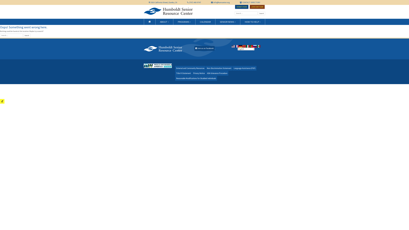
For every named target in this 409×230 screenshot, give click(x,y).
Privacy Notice (199, 73)
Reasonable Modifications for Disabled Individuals (196, 78)
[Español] (259, 46)
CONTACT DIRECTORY (251, 2)
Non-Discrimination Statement (219, 68)
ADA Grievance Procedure (217, 73)
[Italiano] (248, 46)
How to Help (252, 21)
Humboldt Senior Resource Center (168, 11)
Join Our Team (257, 7)
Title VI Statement (183, 73)
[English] (233, 46)
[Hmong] (244, 46)
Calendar (205, 21)
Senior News (227, 21)
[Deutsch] (240, 46)
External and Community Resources (190, 68)
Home (149, 21)
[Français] (237, 46)
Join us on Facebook (206, 48)
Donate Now (242, 7)
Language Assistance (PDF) (244, 68)
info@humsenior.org (221, 2)
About (164, 21)
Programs (184, 21)
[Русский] (255, 46)
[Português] (251, 46)
